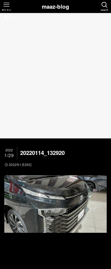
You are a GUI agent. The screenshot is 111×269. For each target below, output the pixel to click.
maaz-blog (55, 6)
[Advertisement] (55, 78)
